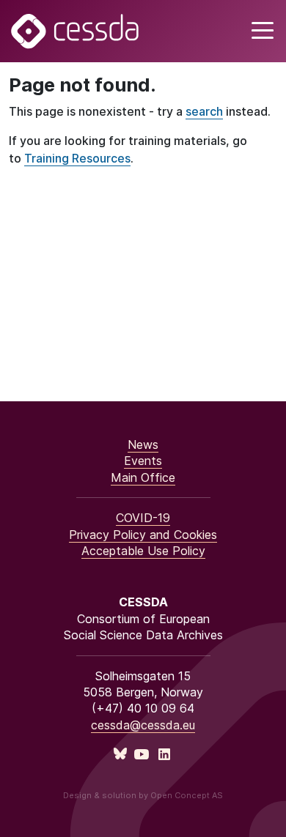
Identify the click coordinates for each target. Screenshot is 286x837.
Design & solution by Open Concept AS (143, 795)
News (143, 444)
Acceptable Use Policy (143, 550)
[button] (260, 31)
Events (143, 460)
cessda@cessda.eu (143, 725)
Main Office (143, 477)
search (204, 111)
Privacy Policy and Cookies (143, 534)
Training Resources (77, 158)
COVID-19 (143, 517)
